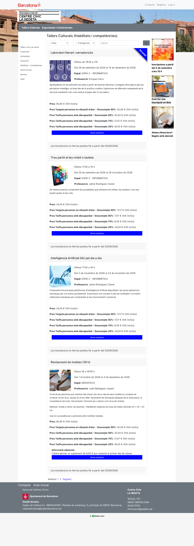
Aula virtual (41, 485)
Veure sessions (97, 132)
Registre (161, 4)
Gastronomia (25, 70)
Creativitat (24, 52)
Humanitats (25, 56)
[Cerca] (146, 43)
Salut (22, 79)
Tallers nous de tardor (29, 47)
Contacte (150, 4)
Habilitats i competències (31, 65)
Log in (171, 4)
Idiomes (23, 74)
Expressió (24, 61)
